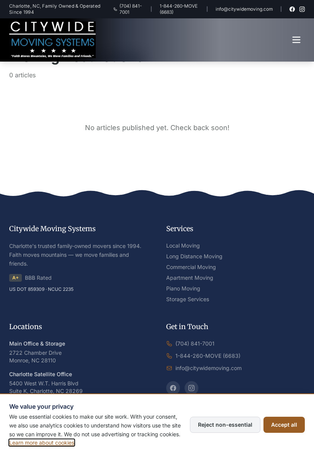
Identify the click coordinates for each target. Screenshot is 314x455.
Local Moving (183, 245)
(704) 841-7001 (130, 9)
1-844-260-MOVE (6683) (179, 9)
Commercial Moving (191, 267)
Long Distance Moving (194, 256)
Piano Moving (183, 288)
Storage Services (187, 299)
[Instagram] (302, 9)
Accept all (284, 424)
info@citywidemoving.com (244, 9)
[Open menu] (296, 39)
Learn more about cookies (41, 442)
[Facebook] (292, 9)
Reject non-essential (225, 424)
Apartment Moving (189, 277)
